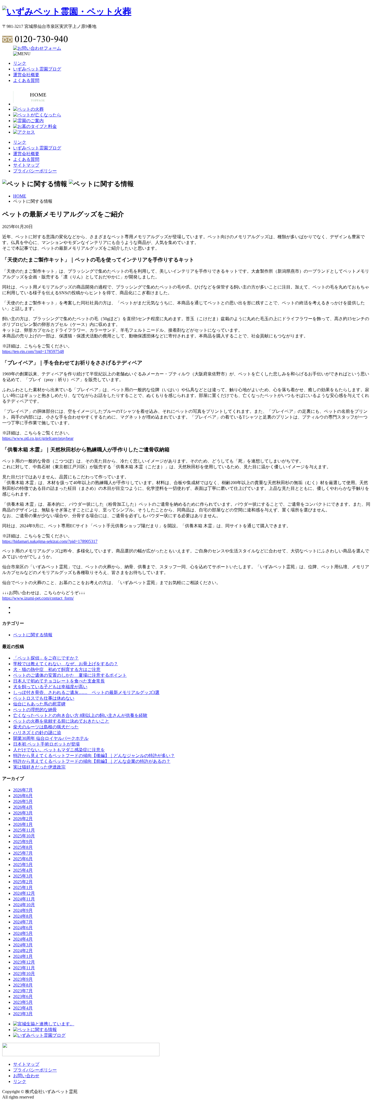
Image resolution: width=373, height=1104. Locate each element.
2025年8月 (23, 847)
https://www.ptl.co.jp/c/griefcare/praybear (37, 438)
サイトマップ (26, 165)
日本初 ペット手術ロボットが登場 (46, 744)
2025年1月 (23, 887)
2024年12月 (24, 893)
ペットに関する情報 (32, 634)
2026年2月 (23, 818)
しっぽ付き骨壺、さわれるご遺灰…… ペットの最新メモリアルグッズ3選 (86, 692)
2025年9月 (23, 841)
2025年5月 (23, 864)
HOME (19, 196)
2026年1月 (23, 824)
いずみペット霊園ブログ (37, 69)
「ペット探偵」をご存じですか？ (46, 658)
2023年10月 (24, 973)
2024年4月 (23, 939)
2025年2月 (23, 881)
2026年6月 (23, 795)
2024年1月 (23, 956)
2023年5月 (23, 1002)
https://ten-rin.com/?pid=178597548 (33, 351)
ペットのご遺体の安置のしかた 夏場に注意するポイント (70, 675)
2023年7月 (23, 990)
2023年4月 (23, 1008)
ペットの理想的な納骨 (35, 709)
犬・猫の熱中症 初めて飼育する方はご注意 (56, 669)
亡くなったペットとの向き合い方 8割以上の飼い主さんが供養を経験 (80, 715)
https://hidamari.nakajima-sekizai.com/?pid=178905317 (49, 541)
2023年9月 (23, 979)
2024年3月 (23, 945)
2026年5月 (23, 801)
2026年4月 (23, 807)
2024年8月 (23, 916)
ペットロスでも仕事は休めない (43, 698)
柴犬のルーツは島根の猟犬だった (46, 727)
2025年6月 (23, 858)
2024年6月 (23, 927)
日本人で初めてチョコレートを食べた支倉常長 (59, 681)
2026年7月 (23, 790)
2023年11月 (24, 967)
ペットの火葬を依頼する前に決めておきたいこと (61, 721)
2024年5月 (23, 933)
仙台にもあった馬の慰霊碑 (39, 704)
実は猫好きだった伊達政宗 (39, 767)
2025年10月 (24, 836)
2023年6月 (23, 996)
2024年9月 (23, 910)
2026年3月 (23, 813)
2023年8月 (23, 985)
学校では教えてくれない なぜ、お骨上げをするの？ (65, 663)
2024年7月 (23, 922)
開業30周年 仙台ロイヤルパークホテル (50, 738)
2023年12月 (24, 962)
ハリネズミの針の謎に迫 (37, 732)
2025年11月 (24, 830)
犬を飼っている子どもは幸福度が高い (50, 686)
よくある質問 (26, 80)
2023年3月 (23, 1013)
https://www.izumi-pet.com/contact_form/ (38, 598)
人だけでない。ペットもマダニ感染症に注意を (59, 749)
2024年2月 (23, 950)
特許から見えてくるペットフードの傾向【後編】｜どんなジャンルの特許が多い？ (94, 755)
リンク (19, 63)
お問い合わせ (26, 1075)
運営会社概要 (26, 74)
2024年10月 (24, 904)
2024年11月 (24, 899)
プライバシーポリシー (35, 171)
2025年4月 (23, 870)
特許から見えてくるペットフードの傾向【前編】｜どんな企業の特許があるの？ (91, 761)
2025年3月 (23, 876)
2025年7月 (23, 853)
